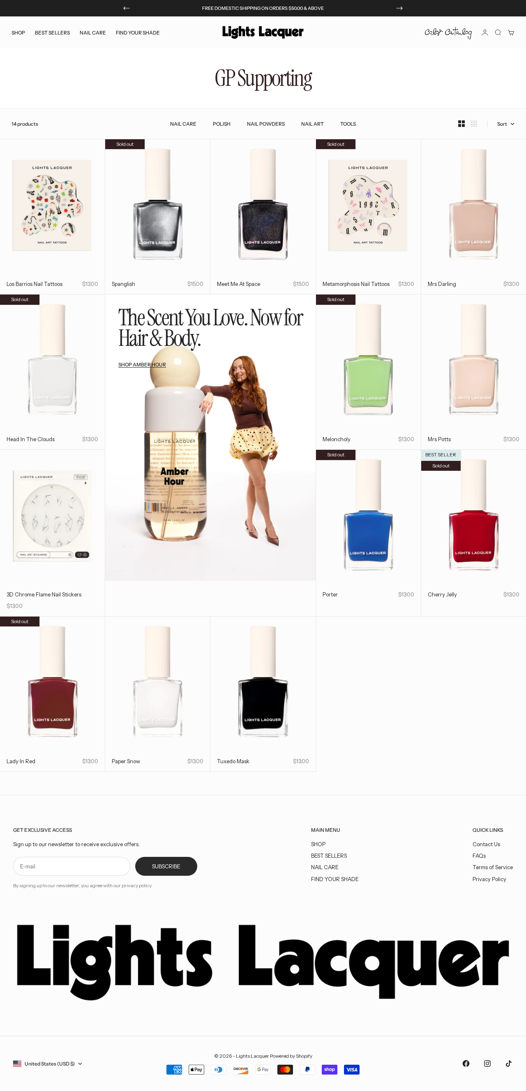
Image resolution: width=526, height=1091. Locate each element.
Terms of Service (493, 867)
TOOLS (348, 124)
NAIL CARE (183, 124)
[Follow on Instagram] (487, 1063)
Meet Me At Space (238, 284)
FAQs (479, 855)
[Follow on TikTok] (509, 1063)
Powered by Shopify (291, 1056)
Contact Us (486, 844)
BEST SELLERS (52, 32)
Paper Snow (126, 761)
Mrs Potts (439, 439)
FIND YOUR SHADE (335, 879)
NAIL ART (312, 124)
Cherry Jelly (442, 594)
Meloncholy (337, 439)
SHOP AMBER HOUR (142, 364)
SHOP (318, 844)
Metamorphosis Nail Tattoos (356, 284)
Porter (330, 594)
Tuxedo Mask (233, 761)
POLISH (222, 124)
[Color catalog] (448, 32)
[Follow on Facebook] (466, 1063)
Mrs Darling (442, 284)
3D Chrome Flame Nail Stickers (44, 594)
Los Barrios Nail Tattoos (34, 284)
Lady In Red (21, 761)
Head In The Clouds (31, 439)
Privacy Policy (489, 879)
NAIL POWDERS (266, 124)
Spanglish (123, 284)
